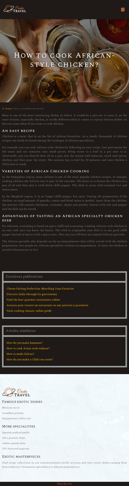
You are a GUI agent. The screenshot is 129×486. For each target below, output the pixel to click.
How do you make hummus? (25, 343)
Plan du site (64, 484)
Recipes (8, 108)
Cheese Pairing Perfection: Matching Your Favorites (40, 289)
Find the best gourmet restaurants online (33, 300)
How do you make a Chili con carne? (30, 359)
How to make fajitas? (20, 354)
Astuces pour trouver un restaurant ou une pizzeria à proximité (47, 305)
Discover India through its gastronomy (32, 294)
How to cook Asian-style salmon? (28, 348)
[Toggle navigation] (122, 9)
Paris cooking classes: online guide (29, 311)
